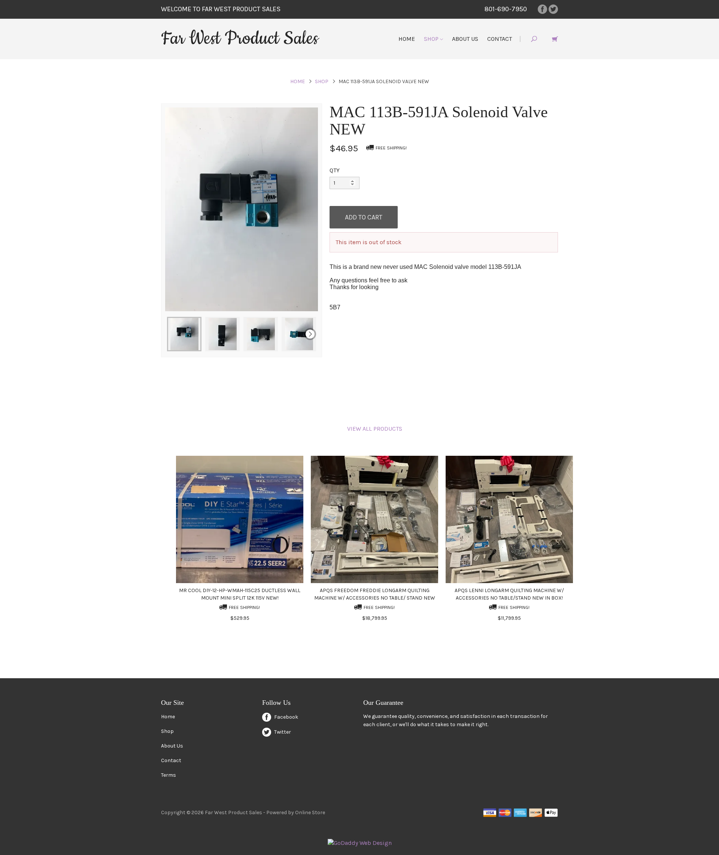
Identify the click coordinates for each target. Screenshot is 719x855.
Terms (168, 775)
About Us (465, 38)
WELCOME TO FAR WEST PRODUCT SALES (220, 9)
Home (406, 38)
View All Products (374, 428)
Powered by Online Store (295, 812)
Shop (432, 38)
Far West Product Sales (239, 38)
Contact (499, 38)
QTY (335, 170)
